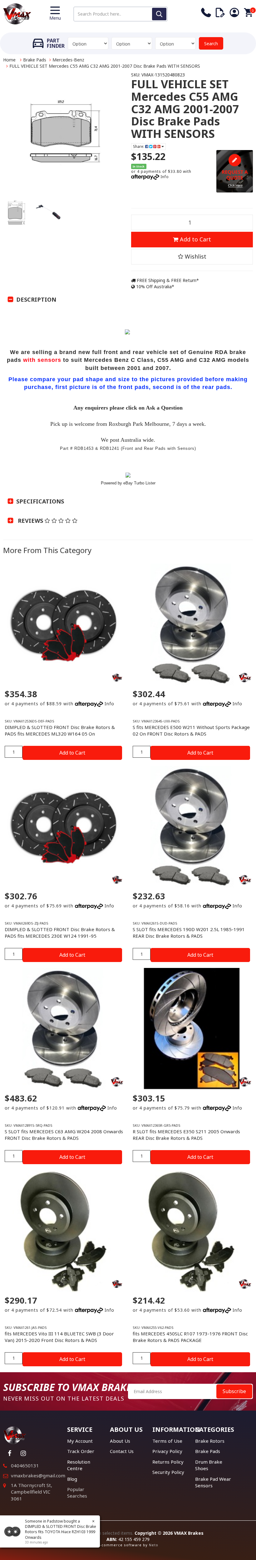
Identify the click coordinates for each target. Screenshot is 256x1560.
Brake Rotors (209, 1441)
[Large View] (16, 213)
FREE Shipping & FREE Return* (167, 280)
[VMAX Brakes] (17, 13)
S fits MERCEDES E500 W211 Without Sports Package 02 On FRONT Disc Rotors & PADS (191, 730)
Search (211, 43)
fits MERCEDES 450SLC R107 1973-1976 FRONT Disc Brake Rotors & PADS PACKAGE (190, 1336)
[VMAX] (117, 677)
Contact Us (122, 1451)
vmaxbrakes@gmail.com (38, 1475)
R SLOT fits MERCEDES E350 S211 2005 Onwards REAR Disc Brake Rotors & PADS (186, 1134)
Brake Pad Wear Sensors (213, 1482)
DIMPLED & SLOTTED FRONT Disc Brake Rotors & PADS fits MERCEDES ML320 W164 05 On (60, 730)
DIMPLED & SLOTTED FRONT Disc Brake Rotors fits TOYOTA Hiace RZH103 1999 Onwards (55, 1532)
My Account (80, 1441)
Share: (139, 146)
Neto (153, 1545)
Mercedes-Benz (68, 60)
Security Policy (168, 1472)
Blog (72, 1479)
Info (164, 176)
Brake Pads (34, 60)
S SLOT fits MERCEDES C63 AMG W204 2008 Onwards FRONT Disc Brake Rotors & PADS (64, 1134)
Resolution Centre (78, 1465)
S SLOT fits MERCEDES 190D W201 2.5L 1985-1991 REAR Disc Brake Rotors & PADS (189, 932)
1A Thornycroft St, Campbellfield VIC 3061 (31, 1492)
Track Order (80, 1451)
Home (9, 60)
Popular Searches (77, 1492)
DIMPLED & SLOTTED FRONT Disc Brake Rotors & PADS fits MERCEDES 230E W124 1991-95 (60, 932)
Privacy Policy (167, 1451)
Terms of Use (167, 1441)
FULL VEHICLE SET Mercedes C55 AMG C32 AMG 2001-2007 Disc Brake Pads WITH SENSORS (104, 66)
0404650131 (25, 1465)
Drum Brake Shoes (208, 1465)
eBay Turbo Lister (139, 483)
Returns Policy (168, 1462)
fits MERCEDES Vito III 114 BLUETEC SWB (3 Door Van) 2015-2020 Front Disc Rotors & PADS (59, 1336)
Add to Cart (194, 239)
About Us (120, 1441)
